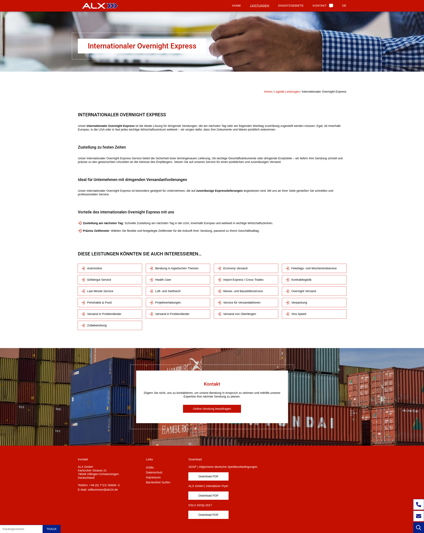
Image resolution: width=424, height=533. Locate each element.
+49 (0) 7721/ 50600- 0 (104, 485)
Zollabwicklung (97, 325)
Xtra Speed (298, 314)
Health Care (163, 279)
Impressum (153, 477)
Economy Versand (235, 268)
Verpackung (299, 302)
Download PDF (208, 476)
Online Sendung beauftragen (212, 408)
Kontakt (320, 5)
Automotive (94, 268)
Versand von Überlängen (239, 314)
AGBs (150, 467)
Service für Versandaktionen (242, 302)
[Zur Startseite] (99, 6)
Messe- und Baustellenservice (243, 291)
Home (236, 5)
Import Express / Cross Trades (243, 279)
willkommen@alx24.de (103, 489)
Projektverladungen (168, 302)
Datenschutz (154, 472)
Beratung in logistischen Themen (177, 268)
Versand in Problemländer (104, 314)
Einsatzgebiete (291, 5)
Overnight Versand (303, 291)
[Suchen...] (418, 527)
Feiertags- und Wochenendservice (314, 268)
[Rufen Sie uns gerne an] (418, 504)
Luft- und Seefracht (168, 291)
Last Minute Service (100, 291)
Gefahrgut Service (99, 279)
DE (344, 5)
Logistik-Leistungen (287, 91)
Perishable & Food (99, 302)
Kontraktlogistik (301, 279)
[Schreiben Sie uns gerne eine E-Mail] (418, 516)
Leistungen (259, 5)
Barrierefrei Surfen (158, 482)
